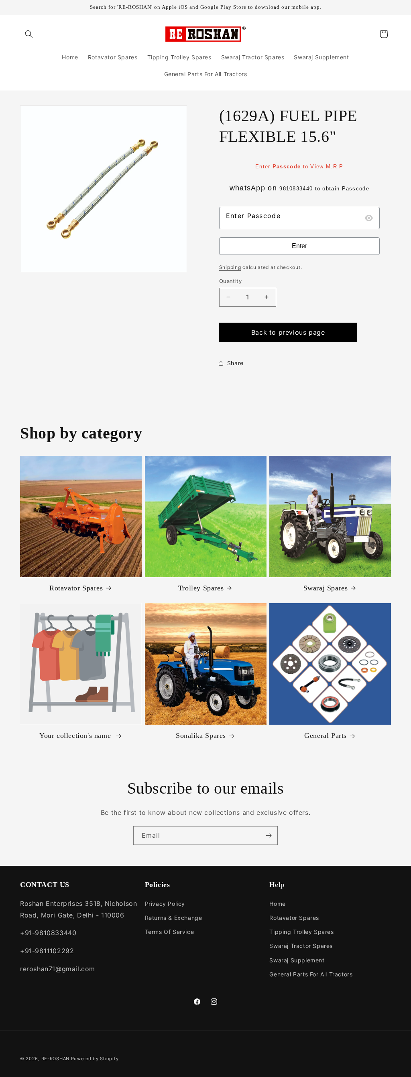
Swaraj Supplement (296, 960)
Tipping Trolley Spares (301, 931)
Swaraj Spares (325, 588)
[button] (29, 34)
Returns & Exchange (173, 917)
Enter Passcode (253, 216)
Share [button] (235, 363)
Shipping (230, 267)
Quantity (230, 281)
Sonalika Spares (201, 735)
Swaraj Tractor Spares (301, 945)
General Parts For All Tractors (310, 974)
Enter (299, 245)
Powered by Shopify (95, 1058)
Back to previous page (288, 332)
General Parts (325, 735)
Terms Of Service (169, 931)
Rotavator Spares (76, 588)
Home (277, 903)
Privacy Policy (165, 903)
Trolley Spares (201, 588)
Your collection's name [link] (76, 735)
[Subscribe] (268, 835)
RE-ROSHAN (55, 1058)
